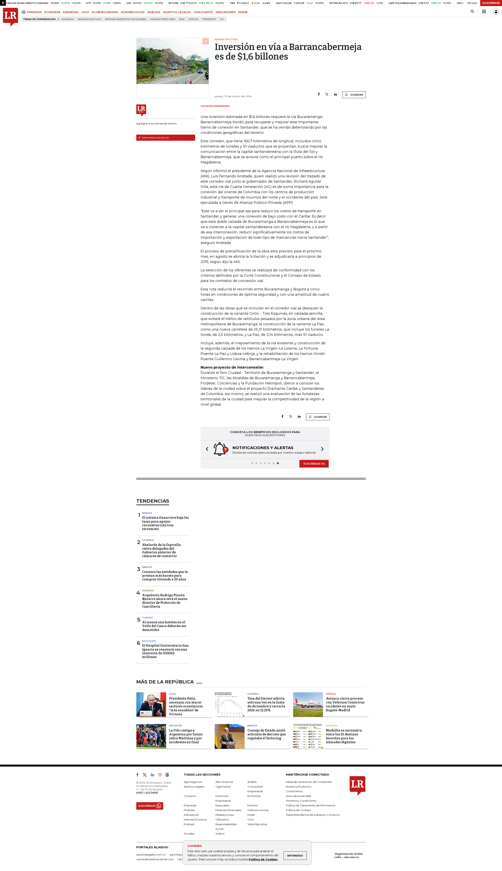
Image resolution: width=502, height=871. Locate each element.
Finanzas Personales (228, 810)
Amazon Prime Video (162, 19)
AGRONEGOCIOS (133, 12)
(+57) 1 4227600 (147, 792)
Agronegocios (193, 781)
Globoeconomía (257, 810)
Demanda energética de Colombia (125, 19)
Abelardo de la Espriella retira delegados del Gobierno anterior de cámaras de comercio (161, 550)
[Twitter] (327, 94)
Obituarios (222, 819)
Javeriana (67, 19)
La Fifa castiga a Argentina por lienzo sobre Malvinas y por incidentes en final (186, 736)
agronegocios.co (181, 854)
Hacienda (148, 540)
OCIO (85, 12)
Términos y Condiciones (301, 800)
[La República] (10, 17)
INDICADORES (226, 12)
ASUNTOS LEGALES (177, 12)
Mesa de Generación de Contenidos (309, 781)
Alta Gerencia (224, 781)
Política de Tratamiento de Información (311, 805)
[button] (206, 449)
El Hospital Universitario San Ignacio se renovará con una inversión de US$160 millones (165, 651)
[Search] (472, 12)
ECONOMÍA (52, 12)
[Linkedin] (335, 94)
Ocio (250, 819)
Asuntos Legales (194, 786)
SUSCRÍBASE (491, 3)
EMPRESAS (71, 12)
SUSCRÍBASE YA (314, 463)
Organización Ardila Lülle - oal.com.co (349, 855)
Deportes (175, 725)
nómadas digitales (89, 19)
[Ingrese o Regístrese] (496, 12)
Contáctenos (294, 791)
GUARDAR (356, 94)
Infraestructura (225, 814)
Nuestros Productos (298, 786)
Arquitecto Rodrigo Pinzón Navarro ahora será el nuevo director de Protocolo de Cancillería (164, 600)
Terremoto (209, 19)
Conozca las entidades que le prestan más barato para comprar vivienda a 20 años (165, 575)
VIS (221, 19)
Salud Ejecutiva (257, 824)
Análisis (251, 781)
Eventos (252, 805)
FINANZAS (34, 12)
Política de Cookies (263, 859)
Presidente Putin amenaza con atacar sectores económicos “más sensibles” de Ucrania (186, 706)
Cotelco (193, 19)
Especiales (222, 805)
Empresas (190, 805)
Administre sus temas (155, 137)
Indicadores (191, 814)
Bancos (147, 513)
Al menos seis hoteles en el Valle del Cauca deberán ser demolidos (164, 626)
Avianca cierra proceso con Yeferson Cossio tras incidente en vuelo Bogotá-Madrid (345, 704)
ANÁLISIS (153, 12)
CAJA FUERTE (203, 12)
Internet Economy (195, 819)
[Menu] (24, 12)
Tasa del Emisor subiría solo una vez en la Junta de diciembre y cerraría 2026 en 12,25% (266, 704)
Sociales (189, 833)
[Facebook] (319, 94)
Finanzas (189, 810)
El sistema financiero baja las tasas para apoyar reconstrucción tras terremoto (165, 523)
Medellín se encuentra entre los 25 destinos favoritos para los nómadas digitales (344, 736)
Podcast (189, 824)
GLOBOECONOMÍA (105, 12)
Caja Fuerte (223, 786)
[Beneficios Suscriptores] (484, 11)
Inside (251, 814)
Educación (149, 641)
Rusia (172, 693)
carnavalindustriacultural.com (155, 859)
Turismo (147, 617)
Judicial (331, 693)
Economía (253, 796)
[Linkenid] (154, 775)
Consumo (190, 796)
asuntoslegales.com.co (151, 854)
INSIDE (243, 12)
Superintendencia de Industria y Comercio (313, 814)
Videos (220, 833)
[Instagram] (161, 775)
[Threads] (168, 775)
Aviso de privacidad (298, 796)
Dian (182, 19)
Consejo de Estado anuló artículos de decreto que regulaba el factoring (266, 734)
